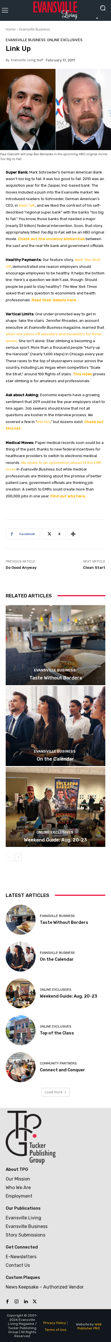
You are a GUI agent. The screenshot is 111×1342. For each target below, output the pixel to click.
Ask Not (43, 422)
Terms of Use (55, 1330)
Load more (54, 1092)
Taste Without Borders (55, 678)
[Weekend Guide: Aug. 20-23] (55, 807)
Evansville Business (34, 29)
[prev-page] (9, 857)
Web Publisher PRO (89, 1326)
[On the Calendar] (55, 726)
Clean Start (94, 567)
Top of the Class (57, 1033)
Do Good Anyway (21, 567)
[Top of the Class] (21, 1030)
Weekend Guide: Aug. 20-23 (55, 840)
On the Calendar (55, 759)
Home (11, 29)
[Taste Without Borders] (55, 645)
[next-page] (18, 857)
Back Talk (27, 205)
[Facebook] (7, 1301)
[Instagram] (16, 1301)
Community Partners (58, 1063)
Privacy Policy (54, 1323)
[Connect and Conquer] (21, 1067)
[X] (34, 1301)
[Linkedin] (25, 1301)
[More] (73, 534)
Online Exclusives (65, 40)
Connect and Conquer (62, 1069)
